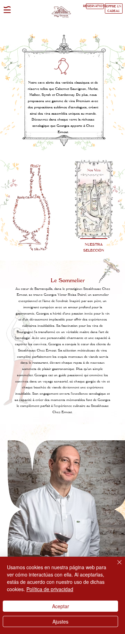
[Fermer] (115, 566)
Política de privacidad (49, 589)
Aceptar (60, 606)
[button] (7, 9)
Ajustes (60, 621)
